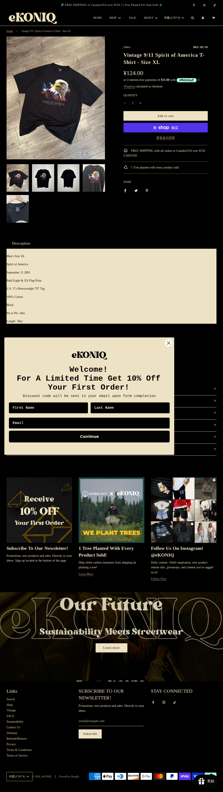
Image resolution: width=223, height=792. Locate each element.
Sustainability (15, 721)
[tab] (21, 243)
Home (97, 17)
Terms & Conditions (19, 750)
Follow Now (158, 578)
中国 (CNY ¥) (172, 17)
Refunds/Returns (17, 738)
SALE (132, 17)
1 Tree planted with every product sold (154, 167)
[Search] (192, 17)
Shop (10, 705)
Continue (89, 436)
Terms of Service (17, 755)
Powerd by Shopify (69, 776)
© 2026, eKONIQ (41, 776)
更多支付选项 (165, 138)
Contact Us (13, 727)
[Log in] (203, 17)
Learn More (86, 574)
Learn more (111, 647)
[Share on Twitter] (136, 190)
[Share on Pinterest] (147, 190)
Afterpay (12, 733)
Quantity (130, 95)
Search (11, 699)
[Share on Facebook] (125, 190)
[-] (125, 103)
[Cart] (214, 17)
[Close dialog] (168, 343)
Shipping (129, 86)
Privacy (11, 744)
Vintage (11, 710)
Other (127, 47)
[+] (140, 103)
